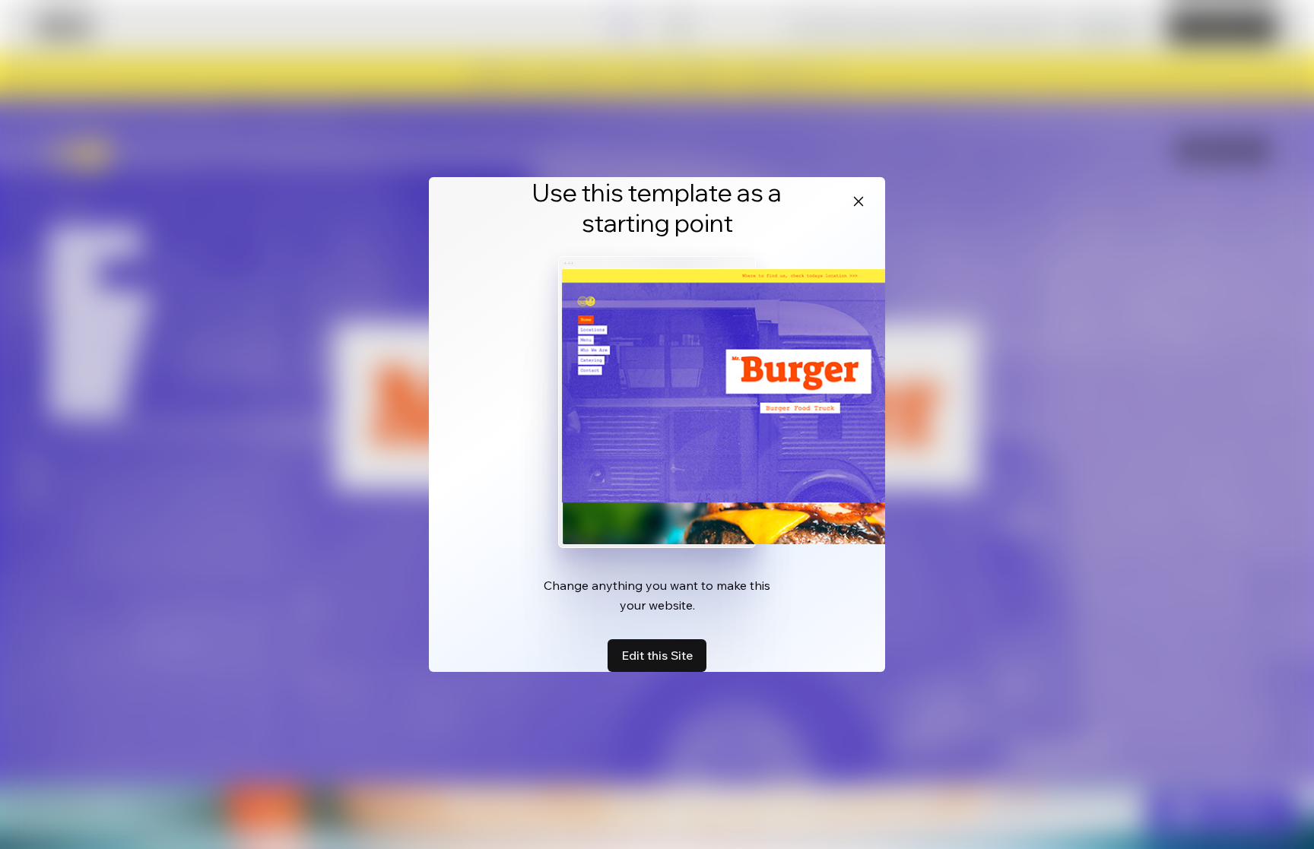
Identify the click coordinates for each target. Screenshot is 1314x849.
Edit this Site (657, 655)
